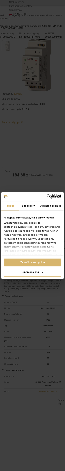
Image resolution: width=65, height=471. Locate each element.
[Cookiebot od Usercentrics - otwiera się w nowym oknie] (46, 196)
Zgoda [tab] (10, 205)
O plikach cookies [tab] (50, 205)
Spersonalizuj (30, 272)
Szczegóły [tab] (28, 205)
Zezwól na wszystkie (32, 262)
